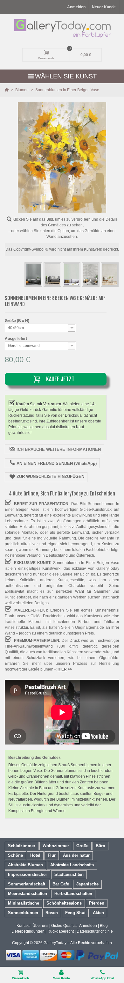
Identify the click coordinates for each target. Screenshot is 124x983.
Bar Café (60, 884)
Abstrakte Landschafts (72, 864)
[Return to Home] (7, 90)
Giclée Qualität (64, 925)
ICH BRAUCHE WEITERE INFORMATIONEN (59, 449)
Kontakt (23, 925)
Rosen (51, 912)
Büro (100, 845)
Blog (104, 925)
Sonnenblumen (23, 912)
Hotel (35, 855)
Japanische (87, 884)
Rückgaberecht (60, 931)
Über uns (40, 925)
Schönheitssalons (64, 903)
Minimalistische (23, 903)
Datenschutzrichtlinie (95, 931)
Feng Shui (75, 912)
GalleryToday (55, 943)
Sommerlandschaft (26, 884)
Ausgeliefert (16, 338)
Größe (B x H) (17, 321)
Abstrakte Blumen (25, 864)
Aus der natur (76, 855)
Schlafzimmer (21, 845)
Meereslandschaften (27, 893)
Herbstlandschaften (73, 893)
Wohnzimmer (56, 845)
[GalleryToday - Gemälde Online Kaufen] (62, 28)
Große (82, 845)
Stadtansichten (69, 874)
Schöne (15, 855)
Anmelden (88, 925)
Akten (98, 912)
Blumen (22, 90)
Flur (52, 855)
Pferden (96, 903)
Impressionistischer (27, 874)
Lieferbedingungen (28, 931)
